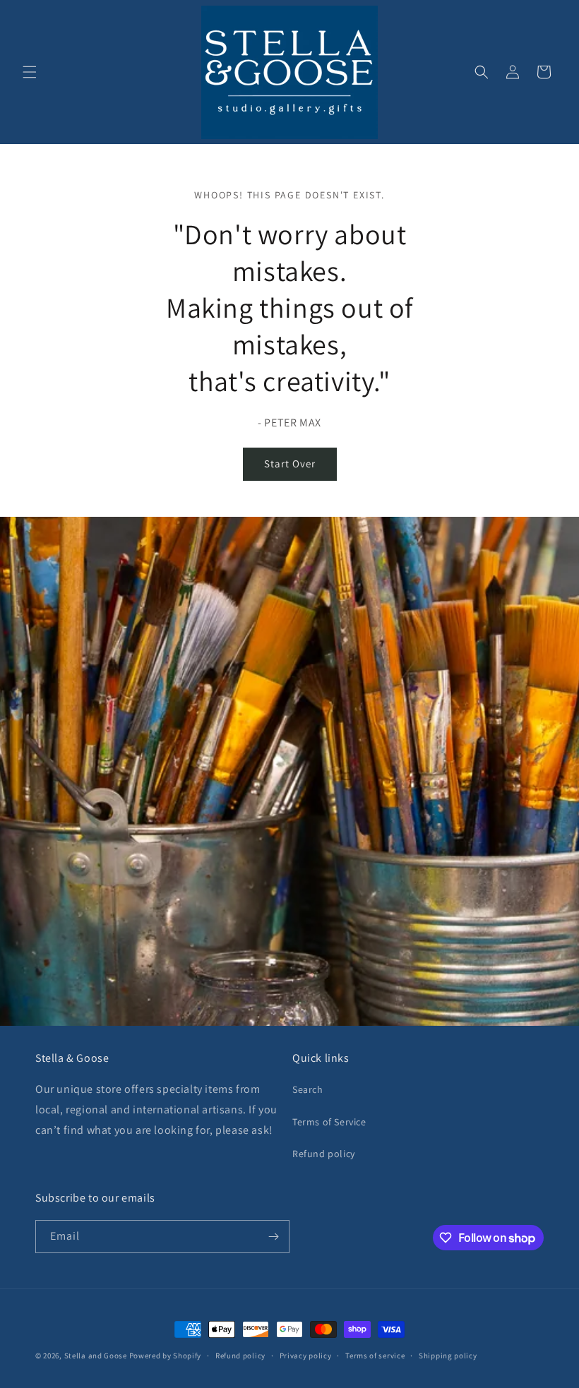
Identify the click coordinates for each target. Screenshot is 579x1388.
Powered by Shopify (165, 1355)
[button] (29, 72)
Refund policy (323, 1153)
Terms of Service (329, 1121)
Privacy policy (306, 1355)
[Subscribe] (273, 1236)
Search (307, 1089)
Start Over (290, 463)
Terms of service (375, 1355)
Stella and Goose (96, 1355)
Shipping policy (448, 1355)
